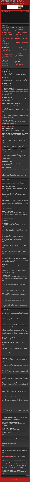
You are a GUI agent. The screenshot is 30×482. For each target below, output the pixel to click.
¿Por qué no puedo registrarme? (5, 30)
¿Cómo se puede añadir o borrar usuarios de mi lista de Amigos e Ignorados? (21, 43)
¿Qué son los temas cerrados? (5, 66)
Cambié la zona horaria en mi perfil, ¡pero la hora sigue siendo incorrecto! (8, 41)
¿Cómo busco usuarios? (18, 48)
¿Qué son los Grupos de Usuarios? (19, 29)
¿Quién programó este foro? (18, 62)
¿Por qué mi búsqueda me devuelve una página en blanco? (21, 47)
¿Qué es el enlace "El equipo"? (18, 34)
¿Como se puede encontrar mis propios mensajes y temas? (21, 49)
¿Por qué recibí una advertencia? (5, 55)
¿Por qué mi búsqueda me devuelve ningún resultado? (21, 46)
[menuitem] (25, 10)
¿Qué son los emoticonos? (5, 62)
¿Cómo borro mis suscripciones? (19, 56)
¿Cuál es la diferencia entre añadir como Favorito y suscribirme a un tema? (21, 53)
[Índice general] (13, 2)
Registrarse (9, 11)
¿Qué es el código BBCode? (5, 61)
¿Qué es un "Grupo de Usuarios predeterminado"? (21, 33)
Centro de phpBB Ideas (7, 456)
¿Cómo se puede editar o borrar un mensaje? (7, 49)
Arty (13, 479)
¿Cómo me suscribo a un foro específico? (20, 55)
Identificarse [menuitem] (27, 10)
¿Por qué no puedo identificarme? (5, 31)
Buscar (2, 11)
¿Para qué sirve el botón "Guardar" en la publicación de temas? (8, 57)
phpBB (25, 151)
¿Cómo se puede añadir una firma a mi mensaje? (7, 50)
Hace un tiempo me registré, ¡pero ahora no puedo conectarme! (7, 32)
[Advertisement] (15, 17)
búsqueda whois (3, 463)
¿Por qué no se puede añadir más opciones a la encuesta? (7, 52)
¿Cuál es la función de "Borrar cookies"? (6, 35)
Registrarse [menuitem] (28, 10)
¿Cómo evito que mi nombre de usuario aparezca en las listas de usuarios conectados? (8, 39)
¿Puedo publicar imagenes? (5, 63)
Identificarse (5, 11)
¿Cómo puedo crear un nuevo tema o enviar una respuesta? (7, 48)
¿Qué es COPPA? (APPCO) (5, 29)
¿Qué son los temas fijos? (5, 65)
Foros (4, 10)
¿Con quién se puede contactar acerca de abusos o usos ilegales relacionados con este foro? (21, 64)
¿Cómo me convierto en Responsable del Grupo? (20, 31)
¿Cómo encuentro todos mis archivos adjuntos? (20, 59)
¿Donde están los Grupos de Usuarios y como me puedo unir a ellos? (21, 30)
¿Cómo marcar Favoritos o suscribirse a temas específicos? (20, 54)
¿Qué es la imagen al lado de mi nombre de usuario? (8, 42)
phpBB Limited (3, 451)
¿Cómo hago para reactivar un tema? (6, 58)
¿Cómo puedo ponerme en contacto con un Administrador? (20, 65)
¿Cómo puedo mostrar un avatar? (5, 43)
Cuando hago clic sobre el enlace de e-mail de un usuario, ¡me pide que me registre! (8, 45)
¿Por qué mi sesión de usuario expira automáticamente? (8, 34)
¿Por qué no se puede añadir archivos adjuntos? (7, 54)
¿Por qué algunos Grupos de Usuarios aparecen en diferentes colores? (21, 32)
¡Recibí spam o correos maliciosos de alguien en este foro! (21, 38)
